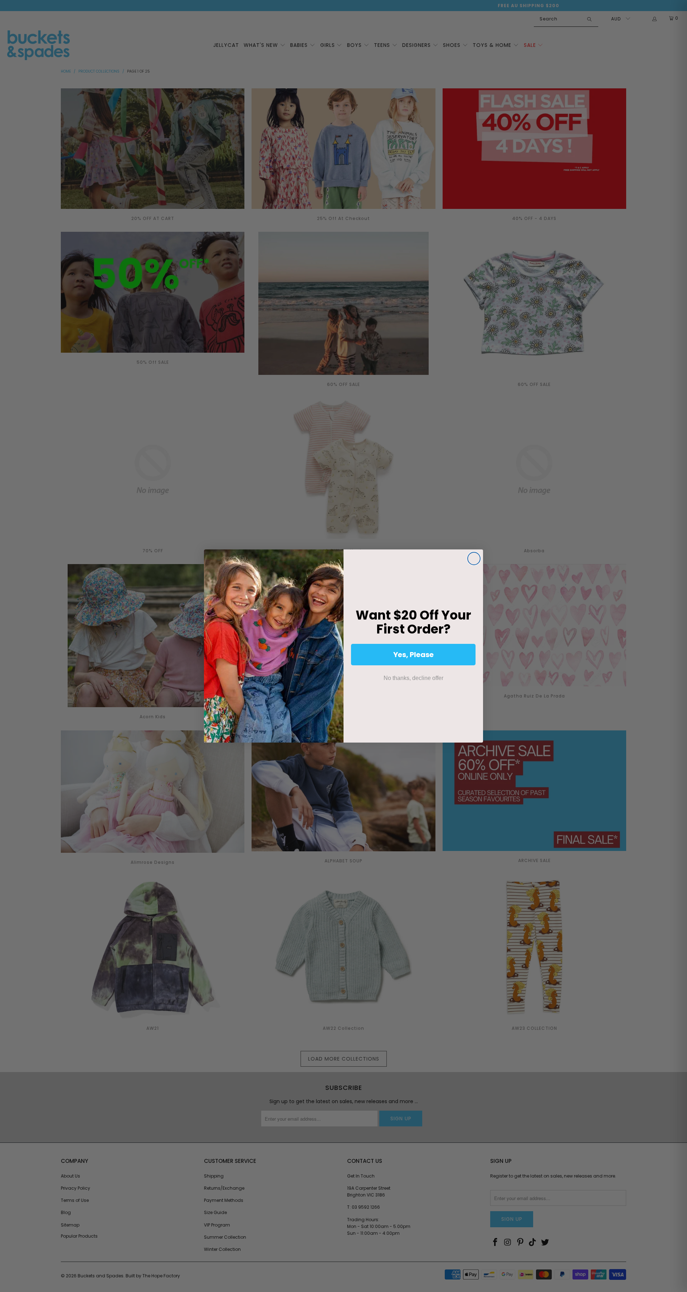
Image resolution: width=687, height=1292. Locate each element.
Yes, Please (413, 655)
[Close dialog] (474, 558)
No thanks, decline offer (413, 678)
